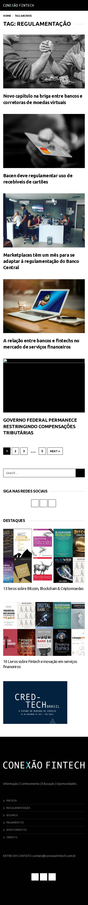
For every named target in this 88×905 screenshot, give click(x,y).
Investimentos (16, 829)
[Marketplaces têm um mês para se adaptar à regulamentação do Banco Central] (44, 220)
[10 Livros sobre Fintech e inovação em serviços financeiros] (44, 629)
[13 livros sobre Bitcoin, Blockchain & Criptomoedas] (44, 556)
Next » (55, 451)
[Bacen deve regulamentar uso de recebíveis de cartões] (44, 141)
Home (7, 15)
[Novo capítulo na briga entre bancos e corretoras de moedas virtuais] (44, 62)
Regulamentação (18, 807)
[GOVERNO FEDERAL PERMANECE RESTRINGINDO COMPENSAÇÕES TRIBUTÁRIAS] (44, 386)
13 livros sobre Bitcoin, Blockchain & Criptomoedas (43, 588)
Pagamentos (15, 822)
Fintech (11, 800)
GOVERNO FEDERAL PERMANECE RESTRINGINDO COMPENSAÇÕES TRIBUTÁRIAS (40, 426)
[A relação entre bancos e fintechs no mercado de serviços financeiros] (44, 306)
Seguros (12, 815)
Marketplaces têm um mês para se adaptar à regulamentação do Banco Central (41, 261)
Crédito (12, 837)
